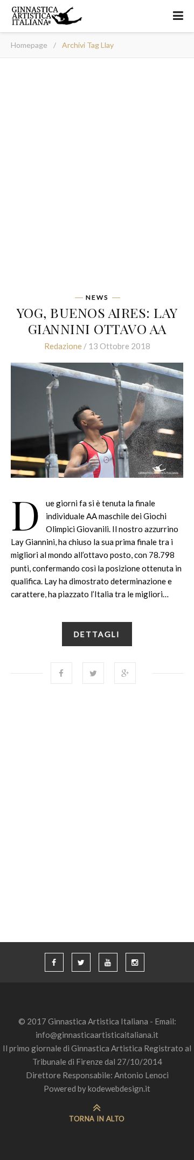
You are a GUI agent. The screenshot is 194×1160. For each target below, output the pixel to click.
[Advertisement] (97, 179)
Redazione (63, 346)
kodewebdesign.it (119, 1088)
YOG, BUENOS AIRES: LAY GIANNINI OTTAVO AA (97, 320)
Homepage (29, 44)
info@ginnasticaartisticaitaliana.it (97, 1034)
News (97, 297)
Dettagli (97, 634)
